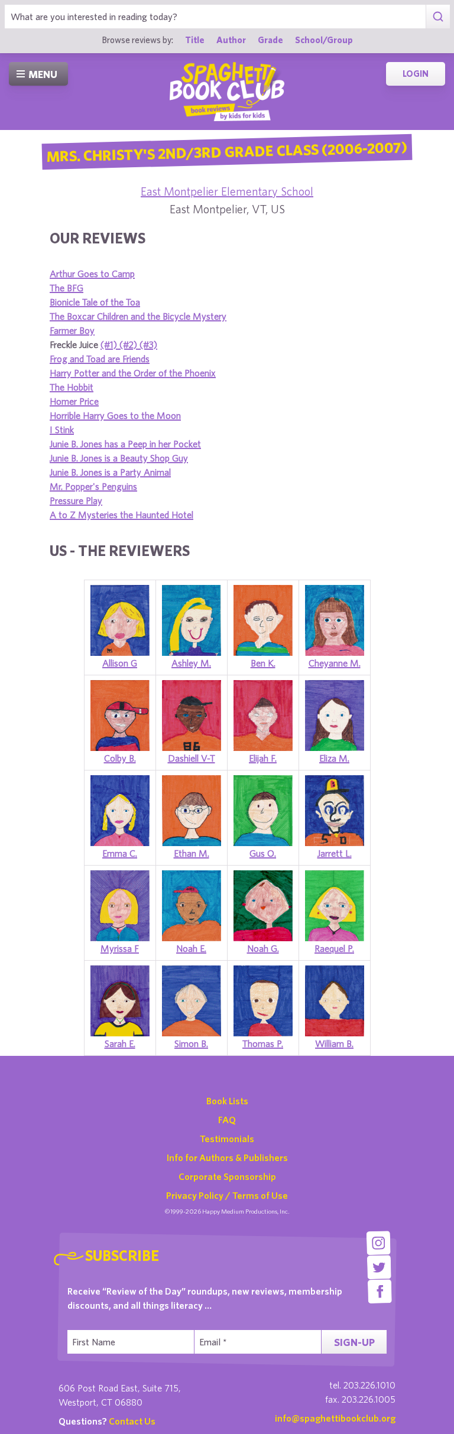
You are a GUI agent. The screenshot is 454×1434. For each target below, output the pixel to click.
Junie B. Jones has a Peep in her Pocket (125, 443)
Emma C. (119, 853)
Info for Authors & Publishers (227, 1157)
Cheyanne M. (335, 663)
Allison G (119, 663)
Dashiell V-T (191, 758)
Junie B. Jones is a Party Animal (110, 472)
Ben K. (263, 663)
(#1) (109, 344)
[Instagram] (379, 1243)
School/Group (324, 39)
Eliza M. (334, 758)
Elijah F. (263, 758)
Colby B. (120, 758)
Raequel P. (334, 948)
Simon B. (191, 1043)
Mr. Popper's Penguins (93, 486)
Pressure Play (76, 500)
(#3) (148, 344)
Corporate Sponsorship (227, 1176)
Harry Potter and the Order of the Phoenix (133, 373)
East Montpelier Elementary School (227, 191)
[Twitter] (379, 1267)
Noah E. (191, 948)
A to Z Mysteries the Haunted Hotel (121, 514)
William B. (334, 1043)
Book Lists (227, 1100)
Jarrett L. (334, 853)
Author (231, 39)
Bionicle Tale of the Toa (95, 302)
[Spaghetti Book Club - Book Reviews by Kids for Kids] (227, 91)
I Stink (62, 429)
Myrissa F (119, 948)
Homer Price (74, 401)
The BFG (66, 287)
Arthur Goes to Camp (92, 273)
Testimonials (227, 1138)
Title (195, 39)
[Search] (438, 16)
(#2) (129, 344)
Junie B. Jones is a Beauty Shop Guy (119, 458)
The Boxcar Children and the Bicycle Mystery (138, 316)
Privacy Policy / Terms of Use (227, 1195)
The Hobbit (71, 387)
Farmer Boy (72, 330)
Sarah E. (120, 1043)
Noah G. (263, 948)
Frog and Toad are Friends (100, 358)
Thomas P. (262, 1043)
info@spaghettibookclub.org (335, 1418)
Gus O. (262, 853)
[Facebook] (380, 1291)
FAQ (227, 1119)
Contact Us (132, 1421)
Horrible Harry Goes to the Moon (115, 415)
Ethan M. (191, 853)
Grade (270, 39)
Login (416, 74)
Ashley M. (191, 663)
